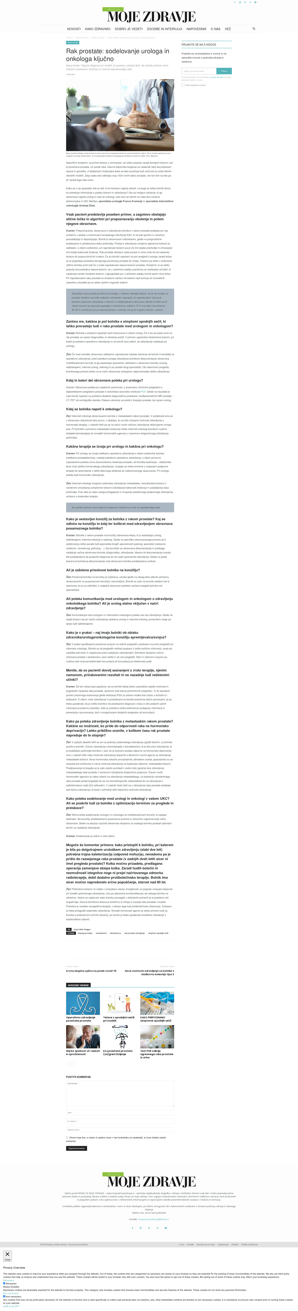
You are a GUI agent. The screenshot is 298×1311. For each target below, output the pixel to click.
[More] (148, 952)
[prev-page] (68, 1064)
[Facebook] (235, 2)
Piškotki (235, 1244)
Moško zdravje (98, 37)
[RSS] (245, 2)
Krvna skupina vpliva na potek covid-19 (91, 971)
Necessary (11, 1283)
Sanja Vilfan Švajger (82, 929)
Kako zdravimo (98, 29)
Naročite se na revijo (206, 1244)
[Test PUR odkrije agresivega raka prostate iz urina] (157, 1036)
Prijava (224, 71)
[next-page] (73, 1064)
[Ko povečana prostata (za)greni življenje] (120, 1036)
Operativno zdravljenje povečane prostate (80, 1019)
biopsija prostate (85, 933)
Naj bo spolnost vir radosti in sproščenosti (83, 1052)
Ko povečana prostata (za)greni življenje (117, 1052)
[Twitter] (250, 2)
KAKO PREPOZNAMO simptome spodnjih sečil (155, 1019)
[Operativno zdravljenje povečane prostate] (83, 1003)
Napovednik (196, 29)
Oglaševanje (223, 1244)
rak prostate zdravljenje (134, 933)
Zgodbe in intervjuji (164, 29)
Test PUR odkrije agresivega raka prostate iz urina (156, 1054)
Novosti (74, 29)
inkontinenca (115, 933)
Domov (69, 37)
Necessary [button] (8, 1280)
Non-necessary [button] (11, 1293)
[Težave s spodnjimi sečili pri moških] (120, 1003)
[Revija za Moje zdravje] (149, 15)
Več (228, 29)
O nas (215, 29)
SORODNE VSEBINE (78, 985)
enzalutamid (101, 933)
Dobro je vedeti (129, 29)
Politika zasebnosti (249, 1244)
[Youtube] (255, 2)
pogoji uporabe (217, 77)
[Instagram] (240, 2)
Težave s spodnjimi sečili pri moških (118, 1019)
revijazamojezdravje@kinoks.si (153, 1219)
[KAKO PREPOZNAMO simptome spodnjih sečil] (157, 1003)
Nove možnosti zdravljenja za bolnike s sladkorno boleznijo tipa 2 (149, 972)
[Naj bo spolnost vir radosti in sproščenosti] (83, 1036)
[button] (254, 29)
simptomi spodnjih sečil (158, 933)
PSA (143, 391)
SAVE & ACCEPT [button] (11, 1306)
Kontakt (190, 1244)
